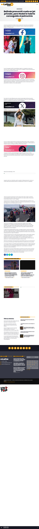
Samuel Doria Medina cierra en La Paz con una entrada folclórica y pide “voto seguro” (29, 336)
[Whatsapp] (26, 348)
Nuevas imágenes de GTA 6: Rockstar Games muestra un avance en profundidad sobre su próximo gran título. (11, 274)
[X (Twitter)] (28, 1)
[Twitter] (15, 348)
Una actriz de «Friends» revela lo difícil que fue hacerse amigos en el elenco (29, 328)
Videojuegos (7, 271)
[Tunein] (30, 1)
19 (34, 364)
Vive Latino (7, 296)
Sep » (29, 369)
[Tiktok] (21, 348)
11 (32, 362)
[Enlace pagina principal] (7, 4)
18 (32, 364)
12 (34, 362)
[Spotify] (33, 1)
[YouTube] (26, 1)
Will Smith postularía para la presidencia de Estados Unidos (27, 320)
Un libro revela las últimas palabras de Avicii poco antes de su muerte (27, 332)
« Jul (27, 369)
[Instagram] (35, 1)
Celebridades (23, 271)
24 (30, 366)
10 (30, 362)
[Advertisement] (19, 61)
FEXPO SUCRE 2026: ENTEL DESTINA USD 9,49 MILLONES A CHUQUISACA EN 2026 (19, 359)
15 (27, 364)
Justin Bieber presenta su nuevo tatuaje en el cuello (27, 324)
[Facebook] (37, 1)
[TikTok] (32, 1)
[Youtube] (24, 348)
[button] (4, 384)
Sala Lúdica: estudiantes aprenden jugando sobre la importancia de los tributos (10, 325)
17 (30, 364)
